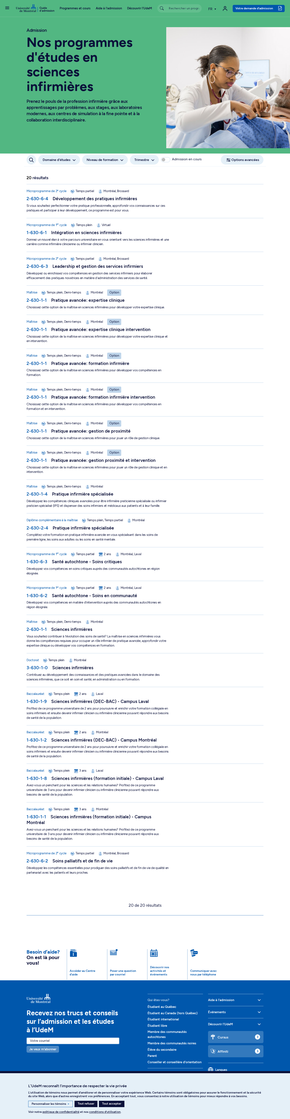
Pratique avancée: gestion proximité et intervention (103, 460)
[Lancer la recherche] (161, 8)
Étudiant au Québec (162, 1007)
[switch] (165, 159)
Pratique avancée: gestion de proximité (91, 431)
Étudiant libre (157, 1026)
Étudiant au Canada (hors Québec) (173, 1013)
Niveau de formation (102, 160)
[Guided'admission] (84, 998)
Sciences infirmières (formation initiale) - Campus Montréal (89, 819)
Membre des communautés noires (172, 1043)
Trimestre (141, 160)
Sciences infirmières (71, 629)
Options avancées (245, 160)
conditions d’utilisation (105, 1112)
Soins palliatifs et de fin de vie (82, 860)
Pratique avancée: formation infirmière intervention (103, 397)
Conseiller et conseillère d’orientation (174, 1062)
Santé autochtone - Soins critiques (87, 561)
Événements (217, 1012)
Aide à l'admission (109, 8)
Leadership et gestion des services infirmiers (97, 266)
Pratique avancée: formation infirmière (90, 363)
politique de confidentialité (60, 1112)
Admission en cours (186, 159)
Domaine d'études (56, 160)
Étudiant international (163, 1019)
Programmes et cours (75, 8)
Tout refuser (86, 1103)
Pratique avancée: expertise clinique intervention (101, 329)
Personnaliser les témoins (50, 1104)
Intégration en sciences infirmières (86, 232)
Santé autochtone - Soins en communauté (94, 595)
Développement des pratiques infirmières (95, 198)
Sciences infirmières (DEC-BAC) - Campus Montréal (104, 740)
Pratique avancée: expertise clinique (88, 300)
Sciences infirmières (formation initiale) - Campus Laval (107, 778)
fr (210, 9)
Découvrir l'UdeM (139, 8)
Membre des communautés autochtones (167, 1034)
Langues (221, 1070)
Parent (152, 1056)
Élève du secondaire (162, 1050)
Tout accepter (111, 1103)
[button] (7, 8)
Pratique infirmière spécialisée (82, 494)
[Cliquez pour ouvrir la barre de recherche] (31, 160)
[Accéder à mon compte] (225, 8)
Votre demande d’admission (254, 8)
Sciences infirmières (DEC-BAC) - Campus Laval (100, 701)
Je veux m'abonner (42, 1049)
